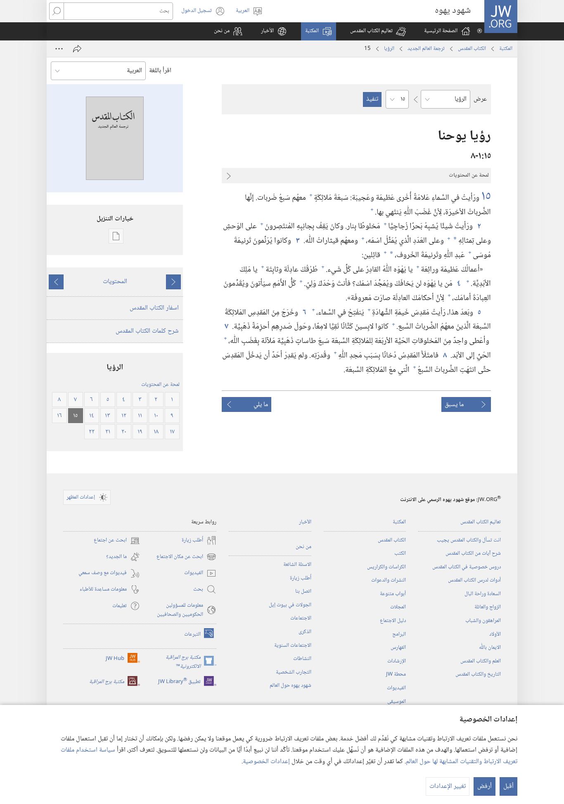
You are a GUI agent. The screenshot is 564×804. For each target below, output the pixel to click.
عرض (480, 99)
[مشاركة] (77, 48)
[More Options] (59, 48)
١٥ (486, 197)
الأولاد (495, 634)
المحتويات (115, 281)
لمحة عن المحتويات (160, 384)
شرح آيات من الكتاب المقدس (473, 553)
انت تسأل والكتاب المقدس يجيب (469, 540)
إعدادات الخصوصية (266, 761)
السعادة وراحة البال (482, 593)
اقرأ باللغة (160, 70)
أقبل (508, 786)
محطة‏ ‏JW (396, 674)
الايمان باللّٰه (490, 647)
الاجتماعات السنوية (292, 645)
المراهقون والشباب (483, 620)
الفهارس (398, 647)
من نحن (303, 546)
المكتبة (505, 48)
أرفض (484, 786)
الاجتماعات (300, 618)
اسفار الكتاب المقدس (154, 308)
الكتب (400, 553)
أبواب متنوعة (393, 593)
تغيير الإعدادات (447, 786)
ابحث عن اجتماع (117, 540)
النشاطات (302, 658)
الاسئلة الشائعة (297, 564)
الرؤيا (389, 48)
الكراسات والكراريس (386, 567)
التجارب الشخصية (293, 672)
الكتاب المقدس (472, 48)
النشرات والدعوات (388, 580)
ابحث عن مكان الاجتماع (186, 557)
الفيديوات (396, 688)
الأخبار (305, 522)
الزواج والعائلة (487, 607)
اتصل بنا (303, 591)
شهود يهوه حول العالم (290, 685)
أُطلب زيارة (300, 578)
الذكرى (305, 631)
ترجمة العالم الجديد (426, 48)
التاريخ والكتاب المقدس (478, 674)
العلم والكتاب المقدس (480, 661)
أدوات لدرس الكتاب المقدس (474, 580)
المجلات (398, 607)
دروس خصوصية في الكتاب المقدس (466, 567)
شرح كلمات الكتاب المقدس (147, 331)
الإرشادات (396, 661)
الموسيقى (396, 701)
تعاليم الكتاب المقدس (480, 522)
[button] (378, 31)
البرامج (399, 634)
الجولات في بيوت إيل (290, 605)
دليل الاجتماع (393, 620)
